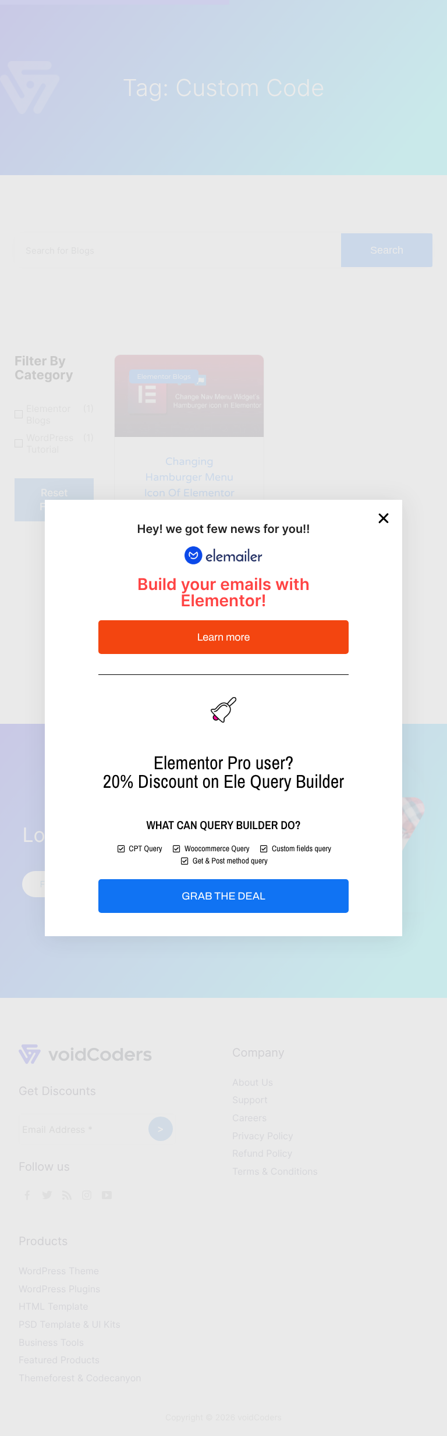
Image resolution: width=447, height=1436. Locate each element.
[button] (384, 518)
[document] (223, 718)
